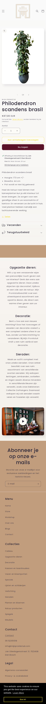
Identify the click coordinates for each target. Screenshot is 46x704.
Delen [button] (7, 217)
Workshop (10, 517)
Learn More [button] (18, 693)
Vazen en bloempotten (16, 574)
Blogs (7, 528)
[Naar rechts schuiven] (28, 95)
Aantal (5, 126)
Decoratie (10, 562)
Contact (9, 534)
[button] (3, 11)
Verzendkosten (17, 119)
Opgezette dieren (13, 557)
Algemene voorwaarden (16, 670)
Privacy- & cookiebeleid (16, 676)
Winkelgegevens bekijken (16, 165)
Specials (9, 579)
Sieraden (9, 597)
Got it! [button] (23, 699)
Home (8, 505)
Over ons (9, 523)
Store (7, 511)
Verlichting (10, 591)
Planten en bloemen (15, 602)
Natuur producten (13, 608)
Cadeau (9, 551)
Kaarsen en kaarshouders (17, 568)
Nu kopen (23, 147)
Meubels (9, 620)
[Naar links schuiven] (17, 95)
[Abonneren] (38, 484)
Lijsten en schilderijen (15, 585)
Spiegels (9, 614)
